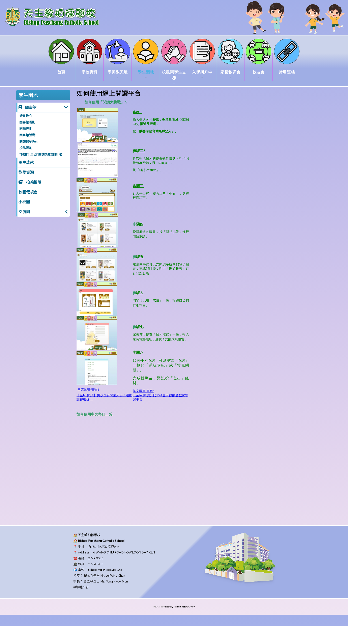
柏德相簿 (33, 182)
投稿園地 (25, 148)
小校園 (24, 201)
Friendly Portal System (176, 607)
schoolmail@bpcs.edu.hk (105, 570)
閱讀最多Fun (28, 141)
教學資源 (26, 172)
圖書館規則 (27, 122)
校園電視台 (28, 192)
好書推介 (25, 116)
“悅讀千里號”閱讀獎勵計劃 (38, 154)
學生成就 (26, 162)
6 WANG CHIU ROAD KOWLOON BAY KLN (124, 552)
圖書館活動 (27, 135)
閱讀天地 (25, 129)
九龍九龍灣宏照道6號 (103, 546)
